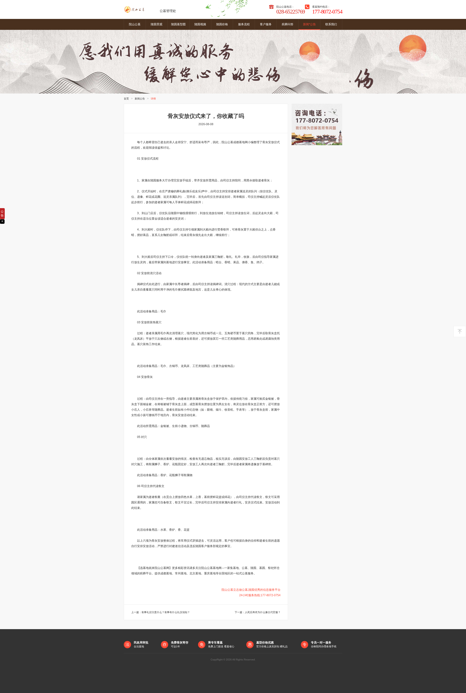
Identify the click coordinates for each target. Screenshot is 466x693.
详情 (153, 98)
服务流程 (244, 24)
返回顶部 (460, 331)
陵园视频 (200, 24)
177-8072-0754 (327, 11)
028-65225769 (290, 11)
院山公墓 (135, 24)
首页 (126, 98)
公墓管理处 (168, 11)
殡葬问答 (287, 24)
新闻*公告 (309, 24)
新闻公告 (140, 98)
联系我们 (331, 24)
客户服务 (266, 24)
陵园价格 (222, 24)
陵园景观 (156, 24)
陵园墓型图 (178, 24)
